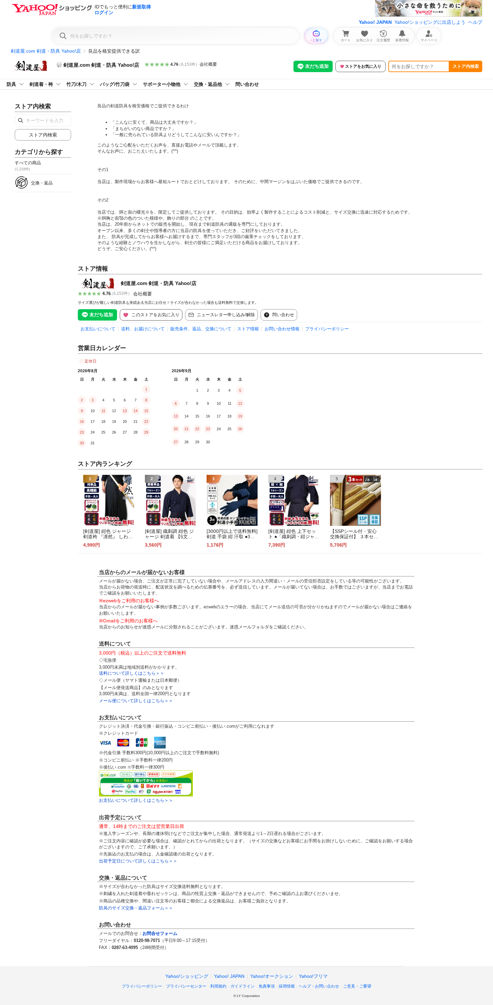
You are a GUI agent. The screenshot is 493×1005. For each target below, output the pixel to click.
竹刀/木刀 (76, 84)
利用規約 (218, 986)
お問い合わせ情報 (282, 328)
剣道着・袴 (41, 84)
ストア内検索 (466, 66)
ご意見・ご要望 (357, 986)
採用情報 (287, 986)
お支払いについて (97, 328)
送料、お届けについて (143, 328)
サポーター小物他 (161, 84)
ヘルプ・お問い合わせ (319, 986)
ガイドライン (242, 986)
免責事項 (267, 986)
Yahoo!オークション (271, 976)
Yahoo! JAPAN (375, 22)
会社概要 (208, 64)
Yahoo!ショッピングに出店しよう (429, 22)
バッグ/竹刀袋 (114, 84)
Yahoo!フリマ (313, 976)
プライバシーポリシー (327, 328)
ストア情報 (248, 328)
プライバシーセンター (186, 986)
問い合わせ (247, 84)
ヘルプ (475, 22)
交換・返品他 (208, 84)
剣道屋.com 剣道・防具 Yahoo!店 (46, 51)
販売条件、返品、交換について (200, 328)
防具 (11, 84)
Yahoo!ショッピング (186, 976)
